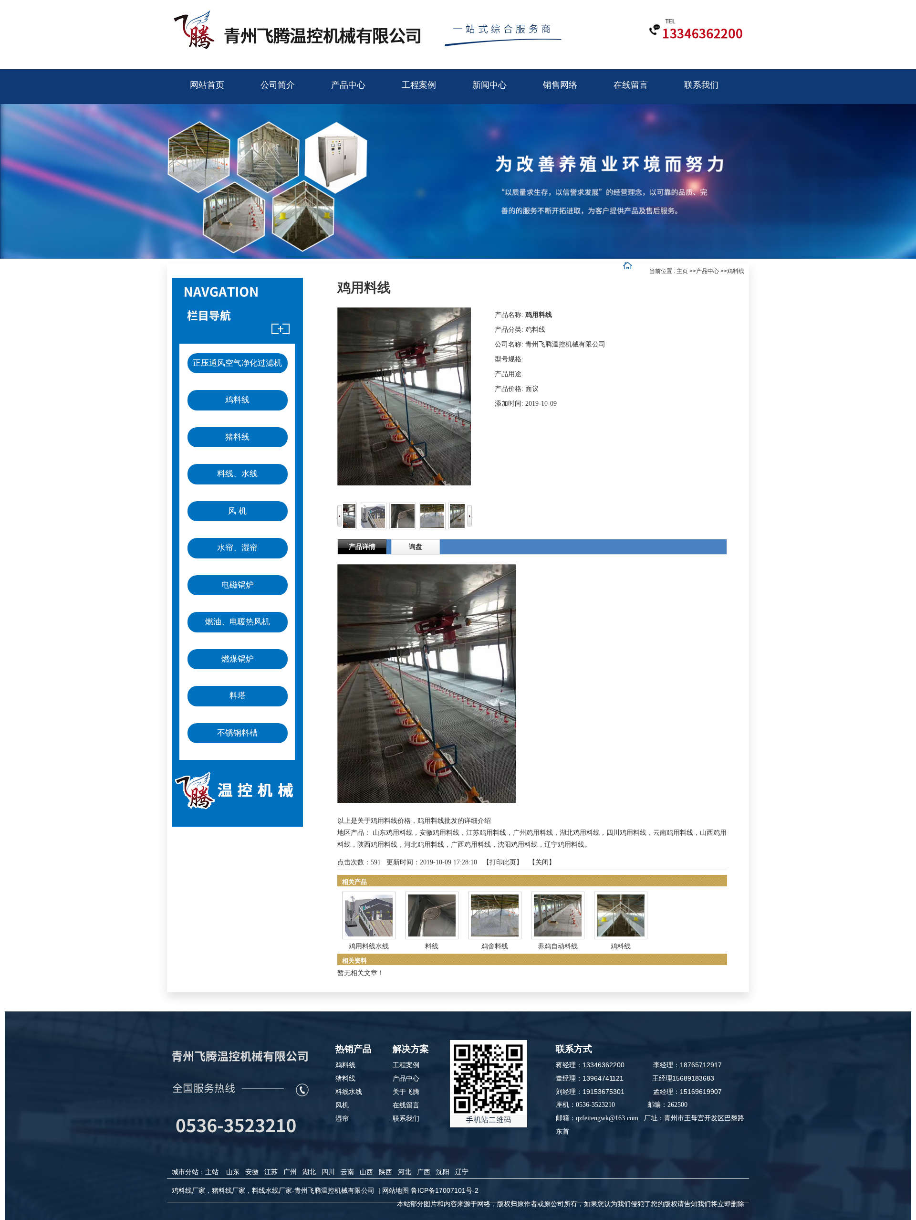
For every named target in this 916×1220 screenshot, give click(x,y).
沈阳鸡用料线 (518, 844)
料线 (431, 946)
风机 (342, 1105)
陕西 (385, 1172)
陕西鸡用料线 (377, 844)
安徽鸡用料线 (439, 832)
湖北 (309, 1172)
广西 (423, 1172)
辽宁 (461, 1172)
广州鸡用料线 (533, 832)
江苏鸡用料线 (486, 832)
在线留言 (406, 1105)
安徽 (252, 1172)
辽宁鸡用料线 (564, 844)
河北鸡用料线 (424, 844)
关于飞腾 (406, 1091)
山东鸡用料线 (393, 832)
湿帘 (342, 1118)
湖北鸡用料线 (580, 832)
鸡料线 (735, 271)
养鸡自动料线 (558, 946)
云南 (347, 1172)
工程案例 (406, 1065)
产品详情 (362, 546)
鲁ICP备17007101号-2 (445, 1190)
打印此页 (502, 862)
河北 (404, 1172)
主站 (212, 1172)
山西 (366, 1172)
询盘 (415, 546)
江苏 (271, 1172)
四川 (328, 1172)
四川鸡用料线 (626, 832)
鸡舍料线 (494, 946)
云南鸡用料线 (673, 832)
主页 (682, 271)
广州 (290, 1172)
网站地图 (395, 1190)
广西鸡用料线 (471, 844)
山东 (232, 1172)
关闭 (542, 862)
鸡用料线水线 (369, 946)
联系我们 (406, 1118)
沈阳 (442, 1172)
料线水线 (348, 1091)
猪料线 (345, 1078)
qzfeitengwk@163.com (607, 1118)
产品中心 (707, 271)
